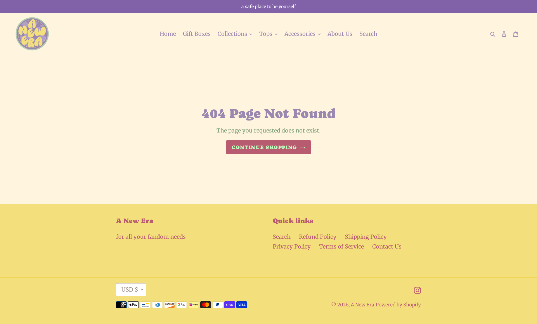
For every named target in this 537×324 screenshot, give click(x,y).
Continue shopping (264, 147)
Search (282, 236)
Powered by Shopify (398, 305)
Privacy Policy (292, 246)
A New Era (362, 305)
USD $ (129, 289)
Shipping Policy (366, 236)
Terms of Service (341, 246)
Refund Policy (317, 236)
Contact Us (387, 246)
